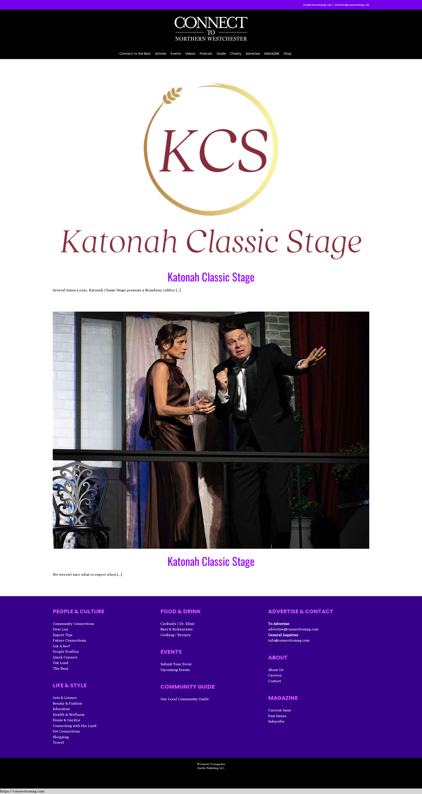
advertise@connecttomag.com (352, 4)
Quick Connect (65, 657)
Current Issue (279, 710)
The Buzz (60, 668)
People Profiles (66, 651)
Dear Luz (60, 629)
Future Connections (69, 640)
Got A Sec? (61, 646)
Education (61, 709)
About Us (275, 670)
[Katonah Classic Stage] (211, 169)
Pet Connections (66, 731)
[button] (297, 53)
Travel (58, 742)
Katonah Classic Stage (211, 276)
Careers (275, 675)
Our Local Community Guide (184, 699)
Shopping (61, 737)
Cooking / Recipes (175, 635)
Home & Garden (66, 720)
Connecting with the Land (74, 726)
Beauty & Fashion (67, 703)
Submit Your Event (176, 664)
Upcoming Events (175, 670)
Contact (274, 681)
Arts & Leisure (65, 697)
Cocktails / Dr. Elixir (177, 623)
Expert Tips (62, 635)
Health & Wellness (68, 714)
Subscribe (276, 721)
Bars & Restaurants (176, 629)
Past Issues (277, 716)
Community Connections (73, 623)
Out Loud (60, 662)
